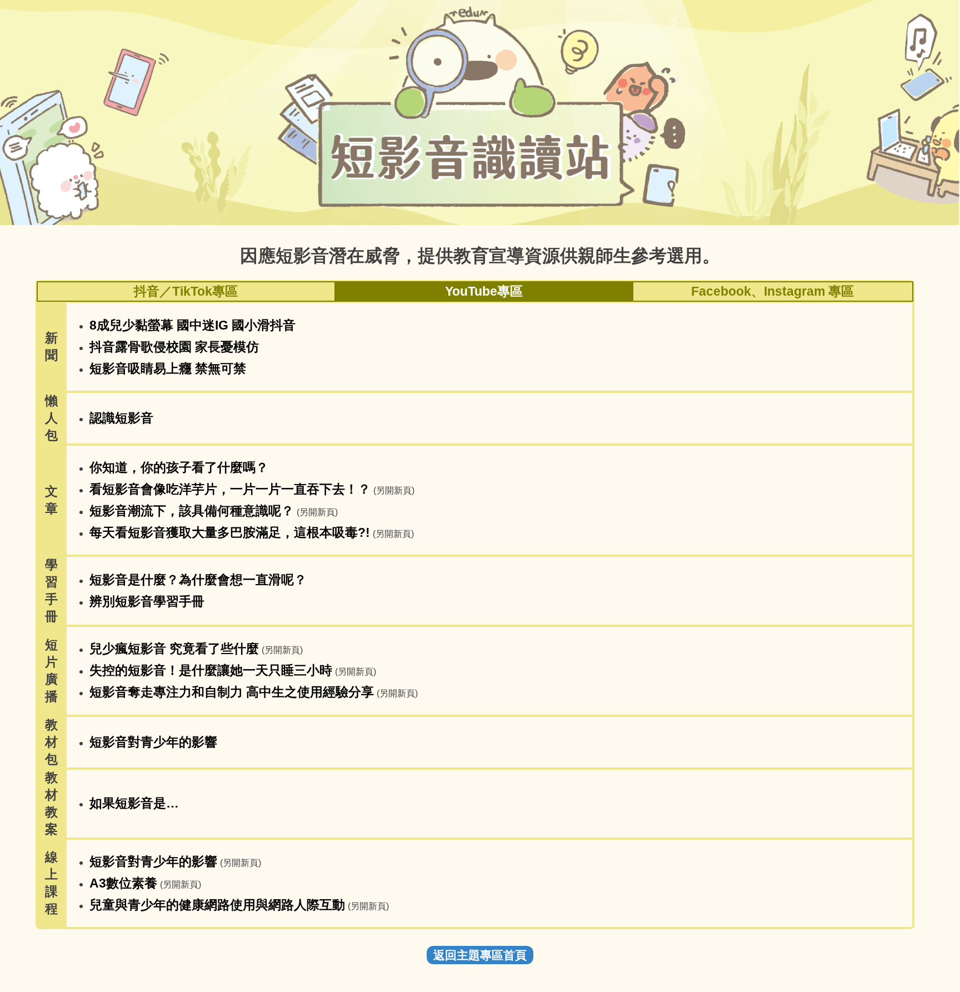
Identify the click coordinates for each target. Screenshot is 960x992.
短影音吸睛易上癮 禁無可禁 (167, 368)
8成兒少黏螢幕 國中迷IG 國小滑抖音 (192, 325)
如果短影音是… (134, 803)
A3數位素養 (123, 883)
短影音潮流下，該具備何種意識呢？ (191, 511)
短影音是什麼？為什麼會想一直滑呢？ (198, 579)
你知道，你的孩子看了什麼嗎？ (178, 467)
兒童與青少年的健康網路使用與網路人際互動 (217, 905)
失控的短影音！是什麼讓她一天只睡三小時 (210, 670)
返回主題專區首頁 (480, 955)
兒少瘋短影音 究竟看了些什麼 (174, 648)
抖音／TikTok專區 (186, 291)
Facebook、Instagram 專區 (772, 291)
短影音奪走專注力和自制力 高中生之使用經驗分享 (231, 692)
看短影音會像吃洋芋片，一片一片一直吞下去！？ (230, 489)
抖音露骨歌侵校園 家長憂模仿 (174, 347)
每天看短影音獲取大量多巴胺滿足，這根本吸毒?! (229, 532)
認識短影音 (121, 418)
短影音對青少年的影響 (153, 742)
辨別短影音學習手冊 (146, 601)
